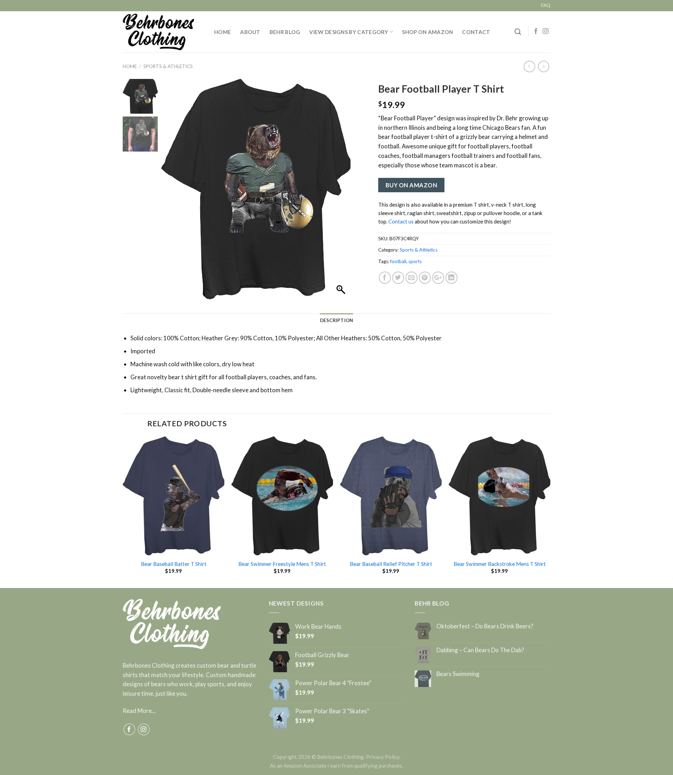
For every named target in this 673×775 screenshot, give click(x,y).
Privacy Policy (382, 757)
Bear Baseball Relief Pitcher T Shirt (391, 564)
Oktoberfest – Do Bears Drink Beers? (484, 626)
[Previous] (123, 511)
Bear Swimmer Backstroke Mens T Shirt (500, 564)
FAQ (545, 5)
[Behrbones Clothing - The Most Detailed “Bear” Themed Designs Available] (163, 32)
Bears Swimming (458, 673)
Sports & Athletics (168, 66)
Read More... (139, 710)
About (250, 32)
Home (222, 32)
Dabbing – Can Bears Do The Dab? (480, 650)
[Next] (550, 511)
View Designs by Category (348, 32)
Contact (476, 32)
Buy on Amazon (411, 185)
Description (336, 320)
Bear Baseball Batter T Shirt (173, 564)
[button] (341, 192)
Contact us (401, 221)
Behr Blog (285, 32)
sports (415, 261)
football (398, 261)
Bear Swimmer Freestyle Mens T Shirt (282, 564)
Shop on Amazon (427, 32)
